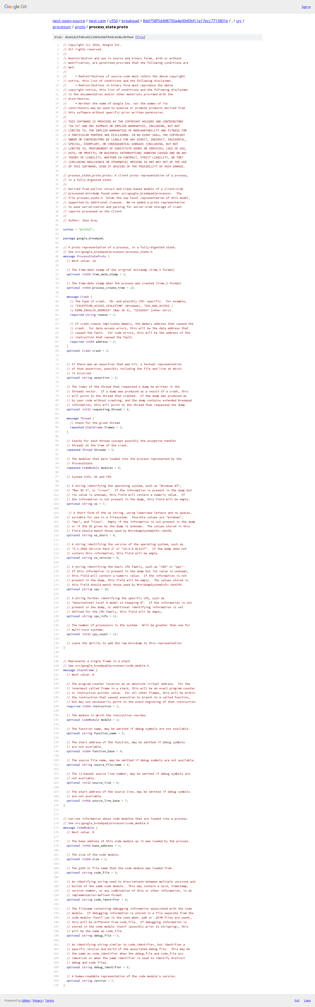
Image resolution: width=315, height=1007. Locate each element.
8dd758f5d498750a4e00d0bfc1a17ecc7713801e (185, 20)
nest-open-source (68, 20)
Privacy (37, 1000)
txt (297, 1000)
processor (61, 26)
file (140, 37)
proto (80, 26)
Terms (49, 1000)
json (307, 1000)
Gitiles (26, 1000)
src (239, 20)
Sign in (306, 7)
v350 (114, 20)
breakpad (130, 20)
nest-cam (97, 20)
